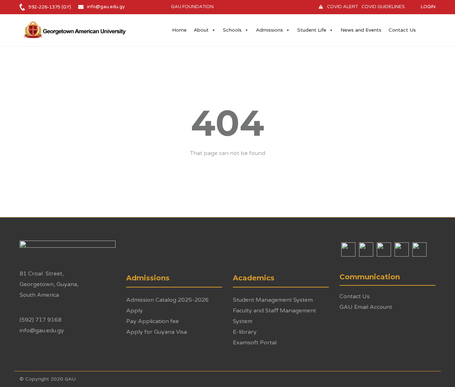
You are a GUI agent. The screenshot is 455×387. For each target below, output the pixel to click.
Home (179, 30)
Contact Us (402, 30)
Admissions (269, 30)
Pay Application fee (152, 321)
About (201, 30)
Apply (134, 310)
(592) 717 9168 (40, 319)
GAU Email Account (365, 307)
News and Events (361, 30)
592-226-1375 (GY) (49, 7)
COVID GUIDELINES (383, 7)
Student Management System (273, 299)
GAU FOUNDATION (192, 7)
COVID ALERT (342, 7)
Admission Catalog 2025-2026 (167, 299)
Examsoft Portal (255, 342)
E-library (245, 331)
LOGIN (428, 7)
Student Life (311, 30)
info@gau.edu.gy (106, 7)
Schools (232, 30)
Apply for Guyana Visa (156, 331)
